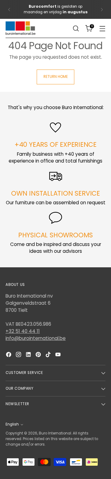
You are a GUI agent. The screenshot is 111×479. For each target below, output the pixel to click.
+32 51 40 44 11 (23, 331)
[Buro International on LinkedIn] (29, 355)
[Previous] (9, 9)
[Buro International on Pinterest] (39, 355)
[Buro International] (21, 28)
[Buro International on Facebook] (9, 355)
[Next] (102, 9)
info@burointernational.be (36, 338)
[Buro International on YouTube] (58, 355)
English (12, 424)
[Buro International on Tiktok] (48, 355)
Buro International (55, 433)
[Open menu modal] (102, 28)
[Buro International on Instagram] (19, 355)
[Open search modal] (75, 28)
